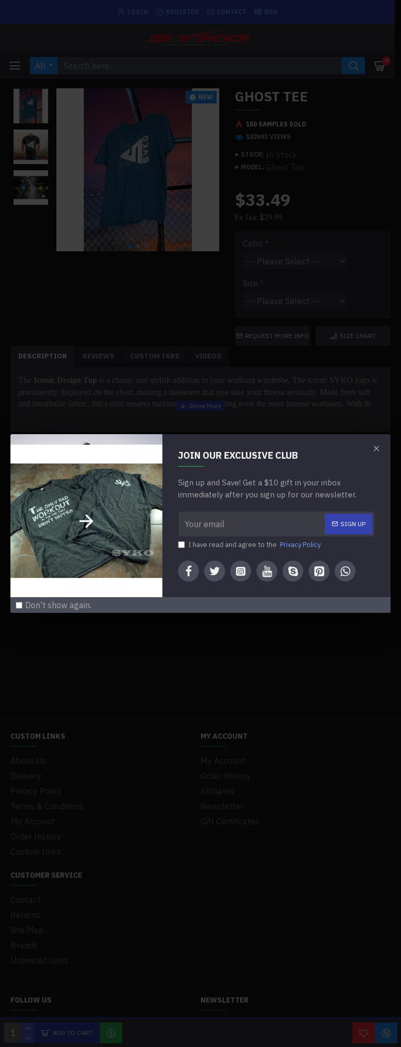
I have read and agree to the (254, 544)
